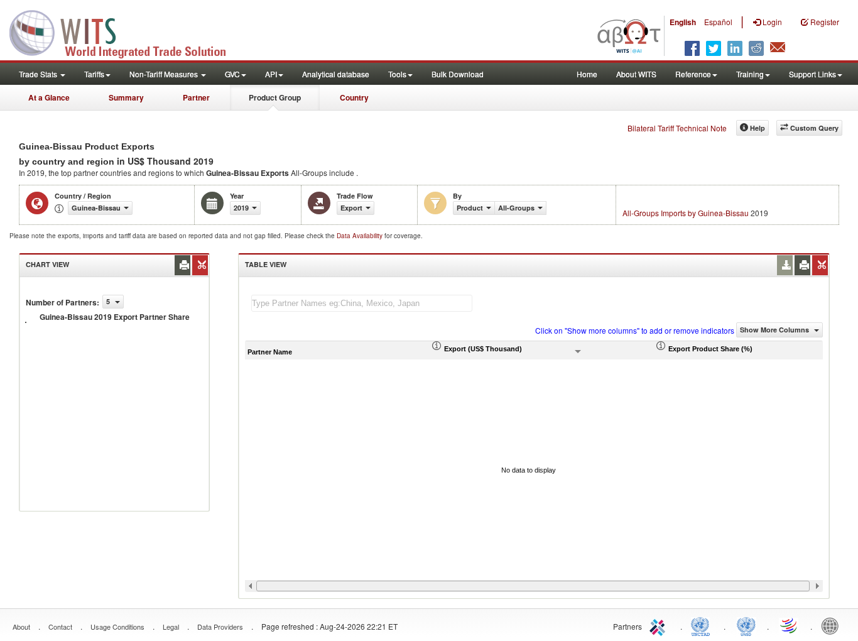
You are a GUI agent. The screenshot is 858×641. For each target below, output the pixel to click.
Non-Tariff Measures (164, 73)
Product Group (275, 97)
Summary (126, 97)
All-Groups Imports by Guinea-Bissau (685, 212)
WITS (125, 31)
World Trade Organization (789, 625)
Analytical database (335, 73)
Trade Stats (39, 73)
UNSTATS (746, 625)
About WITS (636, 73)
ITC (659, 625)
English (683, 22)
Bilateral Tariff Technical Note (677, 128)
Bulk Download (458, 73)
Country (354, 97)
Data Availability (360, 235)
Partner (196, 97)
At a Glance (49, 97)
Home (587, 73)
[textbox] (361, 303)
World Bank (832, 625)
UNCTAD (702, 625)
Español (718, 21)
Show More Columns (775, 329)
